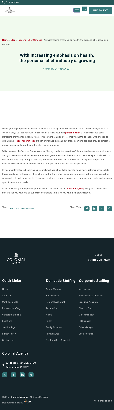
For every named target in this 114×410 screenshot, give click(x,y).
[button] (84, 9)
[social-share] (87, 208)
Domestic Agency (75, 188)
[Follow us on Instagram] (4, 374)
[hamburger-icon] (76, 10)
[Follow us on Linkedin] (22, 374)
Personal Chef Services (30, 40)
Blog (13, 40)
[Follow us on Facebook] (13, 374)
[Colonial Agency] (9, 10)
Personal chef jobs (25, 141)
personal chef (72, 132)
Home (5, 40)
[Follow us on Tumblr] (31, 374)
